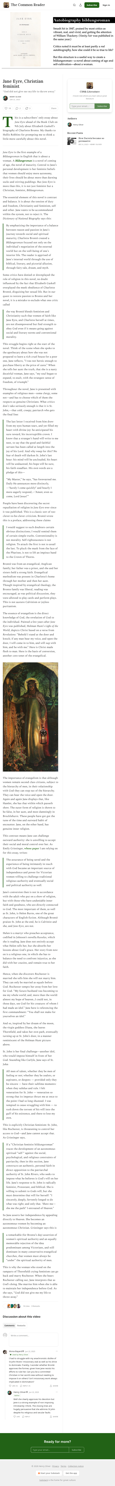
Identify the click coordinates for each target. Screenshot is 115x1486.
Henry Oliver (15, 97)
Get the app (71, 1473)
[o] (72, 141)
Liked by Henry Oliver (20, 1355)
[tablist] (15, 1325)
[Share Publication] (80, 5)
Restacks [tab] (21, 1325)
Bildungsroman (23, 161)
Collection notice (76, 1466)
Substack (43, 1480)
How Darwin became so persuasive (91, 139)
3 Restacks (35, 1306)
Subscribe (92, 5)
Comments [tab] (9, 1325)
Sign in (106, 5)
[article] (89, 141)
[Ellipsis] (57, 1351)
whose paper (31, 848)
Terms (63, 1466)
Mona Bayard (15, 1351)
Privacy (55, 1466)
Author (17, 1395)
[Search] (74, 5)
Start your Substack (50, 1473)
